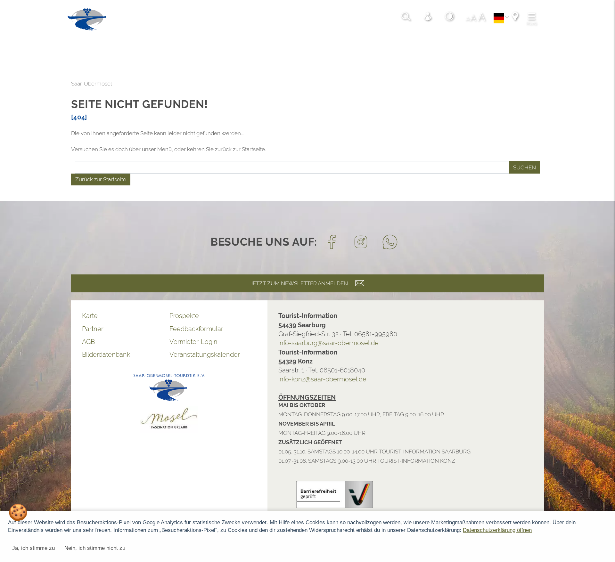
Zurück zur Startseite (33, 179)
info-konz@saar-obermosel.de (255, 379)
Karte (22, 316)
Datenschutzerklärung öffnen (497, 530)
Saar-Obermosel (24, 83)
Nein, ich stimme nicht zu (94, 548)
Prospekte (117, 316)
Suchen (457, 167)
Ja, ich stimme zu (33, 548)
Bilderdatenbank (39, 354)
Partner (25, 329)
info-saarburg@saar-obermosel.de (261, 343)
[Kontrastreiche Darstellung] (327, 20)
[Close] (606, 496)
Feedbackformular (129, 329)
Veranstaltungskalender (137, 354)
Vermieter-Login (126, 342)
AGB (21, 342)
